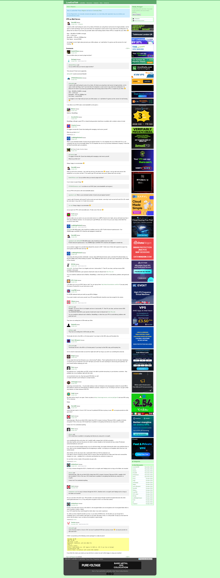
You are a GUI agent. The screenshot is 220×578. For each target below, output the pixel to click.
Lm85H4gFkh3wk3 (76, 137)
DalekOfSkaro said (73, 177)
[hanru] (68, 417)
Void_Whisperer (76, 340)
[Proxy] (142, 360)
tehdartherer (75, 464)
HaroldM (73, 22)
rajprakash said (72, 195)
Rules (101, 2)
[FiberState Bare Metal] (142, 182)
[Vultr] (142, 61)
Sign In (134, 14)
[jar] (68, 150)
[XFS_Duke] (68, 281)
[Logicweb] (142, 338)
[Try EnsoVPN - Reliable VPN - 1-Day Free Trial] (142, 95)
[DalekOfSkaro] (68, 52)
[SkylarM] (68, 325)
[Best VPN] (142, 160)
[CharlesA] (68, 126)
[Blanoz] (68, 109)
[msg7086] (68, 291)
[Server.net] (142, 34)
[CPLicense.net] (142, 41)
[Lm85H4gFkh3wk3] (68, 138)
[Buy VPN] (142, 55)
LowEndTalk (72, 2)
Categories (96, 2)
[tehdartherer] (68, 465)
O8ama (73, 301)
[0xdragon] (68, 60)
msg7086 (73, 290)
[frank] (68, 214)
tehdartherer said (73, 491)
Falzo (72, 367)
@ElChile (71, 307)
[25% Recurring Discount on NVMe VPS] (142, 88)
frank (72, 214)
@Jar (77, 132)
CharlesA (74, 125)
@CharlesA (71, 154)
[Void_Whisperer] (68, 341)
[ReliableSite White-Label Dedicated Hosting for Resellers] (142, 81)
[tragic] (68, 394)
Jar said (71, 205)
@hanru (70, 434)
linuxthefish (74, 117)
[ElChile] (68, 265)
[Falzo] (68, 368)
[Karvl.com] (142, 204)
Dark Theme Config (117, 571)
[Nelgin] (68, 356)
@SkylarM (71, 345)
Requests (81, 24)
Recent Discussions (139, 20)
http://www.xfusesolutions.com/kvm (110, 284)
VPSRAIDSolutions (77, 78)
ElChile (73, 264)
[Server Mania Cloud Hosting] (142, 227)
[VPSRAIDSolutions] (68, 78)
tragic (73, 393)
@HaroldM (69, 74)
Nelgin (73, 355)
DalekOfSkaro (75, 51)
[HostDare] (142, 75)
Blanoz (73, 109)
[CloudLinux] (142, 426)
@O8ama (71, 330)
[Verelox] (68, 523)
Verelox (73, 522)
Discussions (89, 2)
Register (138, 14)
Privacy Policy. (89, 559)
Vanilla (101, 559)
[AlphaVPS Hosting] (142, 271)
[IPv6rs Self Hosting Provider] (142, 68)
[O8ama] (68, 302)
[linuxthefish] (68, 118)
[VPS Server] (142, 48)
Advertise (125, 571)
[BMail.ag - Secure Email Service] (142, 28)
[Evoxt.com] (142, 293)
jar (74, 134)
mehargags (74, 381)
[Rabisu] (142, 404)
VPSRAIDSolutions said (75, 186)
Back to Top (95, 571)
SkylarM (73, 324)
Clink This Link (110, 271)
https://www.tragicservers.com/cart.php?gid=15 (106, 397)
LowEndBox (82, 2)
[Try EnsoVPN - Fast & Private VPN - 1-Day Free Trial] (142, 448)
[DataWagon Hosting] (142, 249)
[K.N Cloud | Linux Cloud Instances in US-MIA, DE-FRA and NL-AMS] (142, 101)
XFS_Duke (74, 280)
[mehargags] (68, 382)
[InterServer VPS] (142, 116)
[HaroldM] (68, 23)
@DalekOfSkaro (73, 65)
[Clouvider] (142, 315)
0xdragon (74, 59)
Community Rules (97, 10)
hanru (73, 416)
